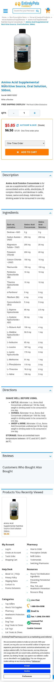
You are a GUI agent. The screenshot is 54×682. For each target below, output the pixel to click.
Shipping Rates (11, 581)
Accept (27, 666)
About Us (9, 574)
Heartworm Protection (14, 614)
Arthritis (8, 618)
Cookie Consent (34, 628)
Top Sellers (10, 604)
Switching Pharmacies (39, 563)
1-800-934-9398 (37, 606)
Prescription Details (38, 552)
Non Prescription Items (18, 17)
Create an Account (13, 552)
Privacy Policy (11, 577)
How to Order (36, 549)
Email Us (35, 611)
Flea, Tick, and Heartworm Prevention (40, 587)
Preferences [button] (36, 661)
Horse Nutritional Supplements (13, 19)
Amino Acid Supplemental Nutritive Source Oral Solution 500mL (13, 527)
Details (41, 125)
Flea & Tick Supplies (13, 607)
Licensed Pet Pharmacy (37, 622)
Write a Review (7, 99)
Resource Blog (36, 592)
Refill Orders (35, 556)
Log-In (8, 549)
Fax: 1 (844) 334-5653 (40, 616)
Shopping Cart (11, 559)
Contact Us (10, 584)
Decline (27, 671)
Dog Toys (9, 621)
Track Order (10, 556)
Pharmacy (9, 611)
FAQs (17, 574)
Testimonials (35, 559)
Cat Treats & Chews (13, 632)
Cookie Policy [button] (25, 658)
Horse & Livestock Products (40, 17)
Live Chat (35, 600)
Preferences (27, 676)
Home (4, 17)
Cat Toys (9, 628)
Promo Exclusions (12, 588)
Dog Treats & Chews (14, 625)
